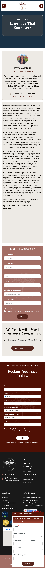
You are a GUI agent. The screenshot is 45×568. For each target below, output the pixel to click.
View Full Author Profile (22, 96)
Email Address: (9, 281)
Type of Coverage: (11, 299)
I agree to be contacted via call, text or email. (23, 311)
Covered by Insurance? (13, 290)
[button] (41, 6)
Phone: (6, 272)
